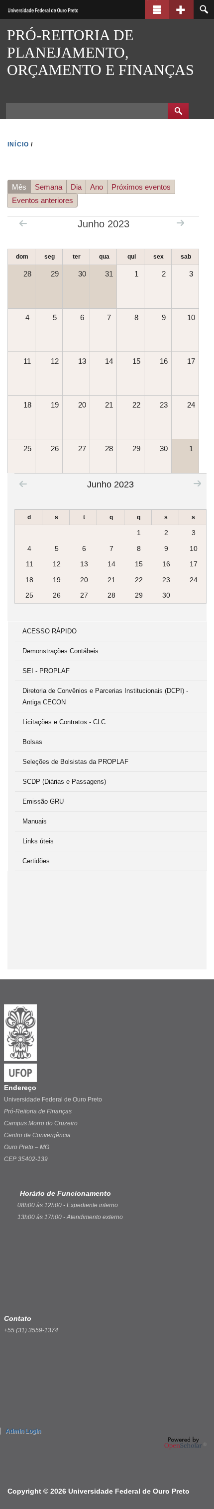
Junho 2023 (110, 484)
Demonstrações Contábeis (60, 651)
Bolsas (32, 742)
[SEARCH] (204, 9)
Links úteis (38, 841)
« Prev (23, 223)
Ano (96, 187)
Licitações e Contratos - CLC (64, 722)
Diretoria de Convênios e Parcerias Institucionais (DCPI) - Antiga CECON (105, 696)
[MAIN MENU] (157, 9)
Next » (180, 222)
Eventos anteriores (42, 200)
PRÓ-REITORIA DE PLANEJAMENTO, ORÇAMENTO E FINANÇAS (100, 52)
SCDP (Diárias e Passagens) (64, 781)
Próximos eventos (141, 187)
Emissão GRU (43, 801)
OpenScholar (185, 1443)
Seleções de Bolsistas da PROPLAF (75, 761)
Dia (76, 187)
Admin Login (23, 1431)
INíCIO (18, 144)
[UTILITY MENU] (181, 9)
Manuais (34, 821)
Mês (21, 188)
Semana (48, 187)
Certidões (36, 861)
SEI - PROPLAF (46, 671)
